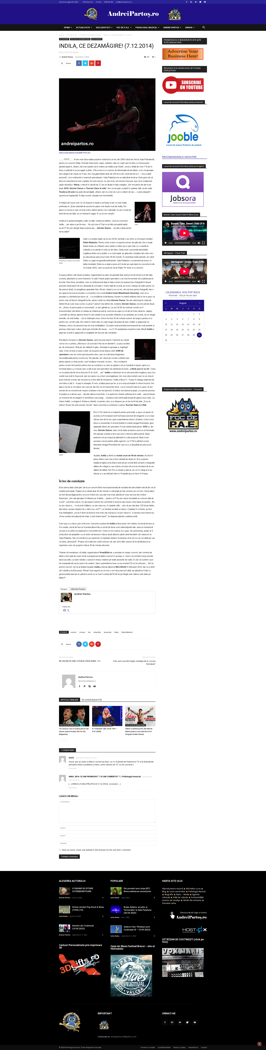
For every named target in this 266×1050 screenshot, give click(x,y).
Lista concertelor (177, 891)
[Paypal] (85, 686)
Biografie (168, 894)
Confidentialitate (164, 1047)
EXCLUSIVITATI (103, 27)
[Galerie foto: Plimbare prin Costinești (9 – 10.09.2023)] (116, 929)
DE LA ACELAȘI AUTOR (92, 700)
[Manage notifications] (259, 1044)
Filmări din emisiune (192, 900)
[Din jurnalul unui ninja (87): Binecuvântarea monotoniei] (116, 891)
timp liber (97, 632)
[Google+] (191, 2)
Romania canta (169, 903)
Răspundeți (72, 768)
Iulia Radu (63, 916)
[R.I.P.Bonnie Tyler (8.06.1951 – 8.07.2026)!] (107, 716)
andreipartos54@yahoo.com (123, 1036)
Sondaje (176, 900)
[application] (184, 233)
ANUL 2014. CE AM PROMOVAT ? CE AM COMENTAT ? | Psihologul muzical (105, 776)
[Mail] (196, 2)
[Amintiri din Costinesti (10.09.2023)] (64, 928)
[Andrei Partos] (66, 597)
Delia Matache (127, 632)
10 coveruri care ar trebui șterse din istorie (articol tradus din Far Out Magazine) (74, 731)
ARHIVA (188, 27)
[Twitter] (200, 2)
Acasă (61, 35)
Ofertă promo (88, 2)
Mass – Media (182, 894)
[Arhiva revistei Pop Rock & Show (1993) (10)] (64, 909)
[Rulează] (165, 243)
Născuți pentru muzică (172, 888)
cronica (82, 632)
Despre (64, 589)
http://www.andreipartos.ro (87, 681)
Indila (116, 632)
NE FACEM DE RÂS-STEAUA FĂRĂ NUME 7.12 (79, 661)
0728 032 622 (108, 2)
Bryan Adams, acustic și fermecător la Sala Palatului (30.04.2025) (137, 910)
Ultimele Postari (78, 589)
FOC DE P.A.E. (123, 27)
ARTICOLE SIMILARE (69, 700)
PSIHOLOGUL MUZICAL (146, 27)
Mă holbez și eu (193, 888)
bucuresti (107, 632)
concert (73, 632)
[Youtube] (205, 2)
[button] (203, 27)
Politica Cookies (179, 1047)
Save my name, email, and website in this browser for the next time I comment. (96, 850)
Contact (98, 2)
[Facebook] (187, 2)
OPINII (67, 27)
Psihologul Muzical (196, 891)
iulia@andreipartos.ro (124, 2)
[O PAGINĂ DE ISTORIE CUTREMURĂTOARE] (64, 891)
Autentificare (193, 1047)
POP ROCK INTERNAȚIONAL (90, 35)
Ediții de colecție (180, 897)
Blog (164, 891)
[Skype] (90, 686)
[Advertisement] (107, 621)
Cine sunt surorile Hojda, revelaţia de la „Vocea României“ (134, 662)
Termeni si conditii (147, 1047)
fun (89, 632)
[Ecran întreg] (203, 243)
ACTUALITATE (83, 27)
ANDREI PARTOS (171, 27)
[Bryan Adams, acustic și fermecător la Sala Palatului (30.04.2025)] (116, 909)
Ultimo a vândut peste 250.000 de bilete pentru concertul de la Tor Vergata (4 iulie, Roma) (138, 731)
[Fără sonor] (199, 243)
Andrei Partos (67, 57)
